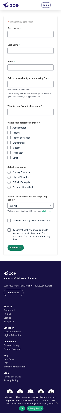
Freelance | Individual (23, 187)
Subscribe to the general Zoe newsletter (32, 220)
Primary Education (21, 172)
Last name (14, 45)
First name (14, 28)
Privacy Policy (35, 408)
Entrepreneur (19, 143)
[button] (46, 5)
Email (11, 61)
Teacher (16, 133)
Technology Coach (21, 138)
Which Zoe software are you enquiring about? (27, 198)
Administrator (19, 127)
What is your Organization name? (26, 106)
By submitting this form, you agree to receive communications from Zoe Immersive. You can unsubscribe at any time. (31, 235)
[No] (57, 403)
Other (15, 158)
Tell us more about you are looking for (28, 78)
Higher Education (21, 177)
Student (16, 148)
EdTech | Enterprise (22, 182)
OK (22, 408)
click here (46, 211)
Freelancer (18, 153)
